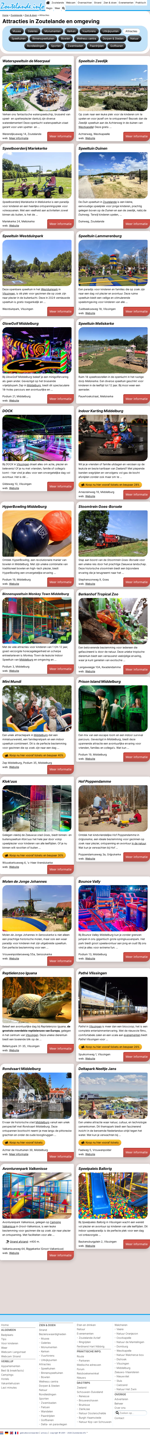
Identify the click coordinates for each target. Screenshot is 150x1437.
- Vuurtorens (47, 1355)
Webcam (70, 2)
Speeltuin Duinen (92, 148)
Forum (81, 1369)
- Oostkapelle (123, 1337)
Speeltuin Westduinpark (22, 236)
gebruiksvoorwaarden (29, 1433)
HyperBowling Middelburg (24, 506)
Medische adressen (89, 1364)
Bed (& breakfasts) (12, 1370)
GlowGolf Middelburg (20, 323)
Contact (119, 1418)
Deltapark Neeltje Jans (97, 1069)
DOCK (7, 411)
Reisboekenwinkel (88, 1373)
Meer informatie (18, 138)
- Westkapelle (123, 1350)
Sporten (56, 45)
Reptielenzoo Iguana (19, 973)
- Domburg (121, 1346)
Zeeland (82, 1387)
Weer (57, 8)
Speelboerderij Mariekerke (24, 148)
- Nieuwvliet (122, 1376)
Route (80, 1356)
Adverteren (121, 1399)
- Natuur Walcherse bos (129, 1354)
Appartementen (10, 1366)
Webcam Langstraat (13, 1351)
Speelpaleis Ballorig (95, 1168)
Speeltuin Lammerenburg (100, 236)
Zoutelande (58, 2)
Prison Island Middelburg (99, 681)
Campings (7, 1374)
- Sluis (118, 1380)
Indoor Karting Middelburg (100, 411)
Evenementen (126, 2)
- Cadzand (121, 1385)
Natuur (134, 38)
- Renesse (83, 1396)
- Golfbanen (46, 1420)
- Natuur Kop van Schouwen (94, 1421)
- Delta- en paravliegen (53, 1424)
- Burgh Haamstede (89, 1417)
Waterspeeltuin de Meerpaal (26, 61)
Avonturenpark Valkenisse (24, 1168)
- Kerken (44, 1351)
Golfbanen (116, 45)
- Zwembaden (47, 1402)
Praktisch (141, 2)
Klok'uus (9, 781)
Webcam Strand (11, 1356)
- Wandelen (46, 1411)
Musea (17, 31)
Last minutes (9, 1387)
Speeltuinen (19, 38)
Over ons (120, 1407)
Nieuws (81, 1377)
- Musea (44, 1338)
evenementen (132, 1035)
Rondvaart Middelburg (21, 1069)
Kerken (71, 31)
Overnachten (85, 2)
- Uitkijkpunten (48, 1360)
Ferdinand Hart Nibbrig (90, 1346)
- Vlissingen (122, 1363)
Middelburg (34, 385)
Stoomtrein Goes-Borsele (100, 506)
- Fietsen (44, 1407)
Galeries (33, 31)
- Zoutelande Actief (88, 1337)
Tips (3, 1339)
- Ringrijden (84, 1342)
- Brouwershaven (87, 1400)
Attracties (131, 31)
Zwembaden (75, 45)
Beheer (119, 1403)
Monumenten (52, 31)
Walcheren (121, 1324)
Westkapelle (85, 127)
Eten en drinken (86, 1324)
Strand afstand (19, 1241)
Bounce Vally (89, 881)
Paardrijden (97, 45)
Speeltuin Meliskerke (96, 323)
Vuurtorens (89, 31)
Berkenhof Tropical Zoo (98, 594)
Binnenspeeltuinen (43, 38)
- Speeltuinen (47, 1368)
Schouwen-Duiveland (90, 1391)
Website (90, 138)
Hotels (5, 1378)
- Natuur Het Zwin (125, 1389)
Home (5, 1324)
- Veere (119, 1329)
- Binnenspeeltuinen (51, 1372)
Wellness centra (86, 38)
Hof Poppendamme (94, 781)
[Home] (47, 3)
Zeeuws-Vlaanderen (127, 1372)
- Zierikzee (83, 1409)
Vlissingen (8, 293)
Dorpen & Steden (113, 38)
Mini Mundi (11, 681)
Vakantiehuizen (10, 1383)
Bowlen (65, 38)
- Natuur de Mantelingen (129, 1342)
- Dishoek (121, 1359)
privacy (44, 1433)
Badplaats (7, 1334)
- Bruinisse (83, 1404)
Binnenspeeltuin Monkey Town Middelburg (35, 594)
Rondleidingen (35, 45)
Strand (97, 2)
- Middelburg (122, 1367)
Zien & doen (110, 2)
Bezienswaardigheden (52, 1334)
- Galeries (45, 1342)
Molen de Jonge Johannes (24, 881)
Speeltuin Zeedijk (93, 61)
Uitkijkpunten (111, 31)
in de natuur (139, 843)
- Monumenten (48, 1347)
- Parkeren (83, 1360)
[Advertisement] (75, 1287)
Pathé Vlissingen (92, 973)
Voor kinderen (9, 1343)
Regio (49, 8)
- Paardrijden (47, 1415)
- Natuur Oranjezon (126, 1333)
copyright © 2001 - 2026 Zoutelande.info (68, 1433)
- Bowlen (44, 1377)
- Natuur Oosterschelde (91, 1413)
